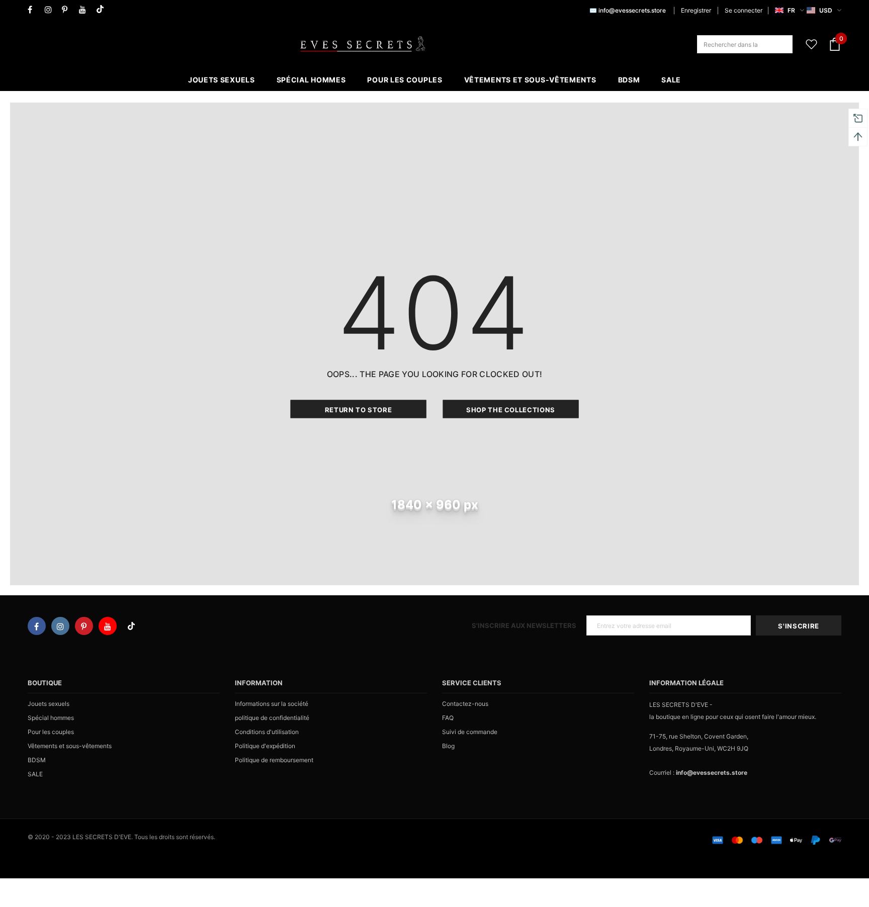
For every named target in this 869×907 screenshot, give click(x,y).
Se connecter (743, 10)
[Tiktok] (102, 10)
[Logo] (362, 44)
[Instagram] (51, 10)
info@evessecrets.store (632, 10)
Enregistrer (696, 10)
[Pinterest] (68, 10)
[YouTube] (85, 10)
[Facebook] (34, 10)
